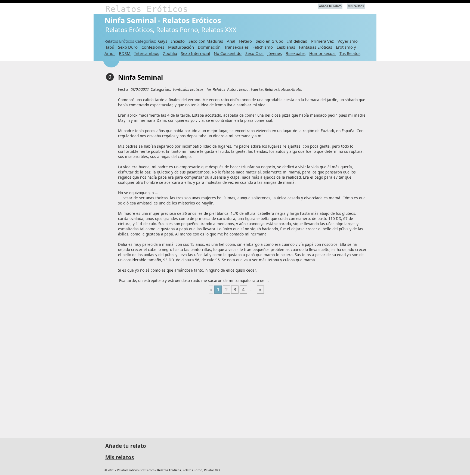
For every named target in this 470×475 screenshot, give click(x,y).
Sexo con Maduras (205, 41)
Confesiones (152, 47)
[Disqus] (236, 363)
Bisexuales (295, 53)
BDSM (125, 53)
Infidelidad (297, 41)
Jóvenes (274, 53)
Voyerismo (348, 41)
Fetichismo (262, 47)
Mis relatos (356, 6)
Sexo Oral (254, 53)
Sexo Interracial (195, 53)
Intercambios (146, 53)
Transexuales (236, 47)
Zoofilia (170, 53)
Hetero (245, 41)
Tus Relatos (349, 53)
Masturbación (181, 47)
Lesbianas (286, 47)
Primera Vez (322, 41)
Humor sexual (322, 53)
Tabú (109, 47)
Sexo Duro (128, 47)
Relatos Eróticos (146, 9)
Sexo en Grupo (269, 41)
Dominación (209, 47)
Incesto (178, 41)
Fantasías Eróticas (315, 47)
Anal (231, 41)
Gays (162, 41)
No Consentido (228, 53)
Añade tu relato (330, 6)
